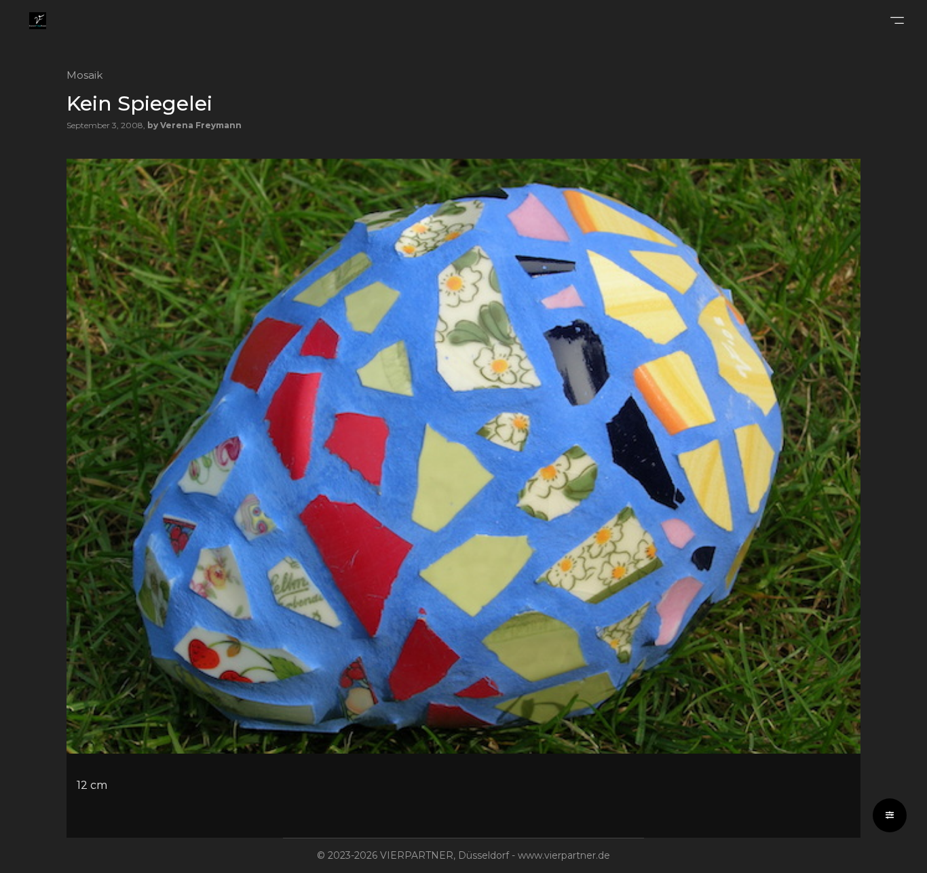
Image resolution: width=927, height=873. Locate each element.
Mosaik (84, 75)
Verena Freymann (201, 125)
